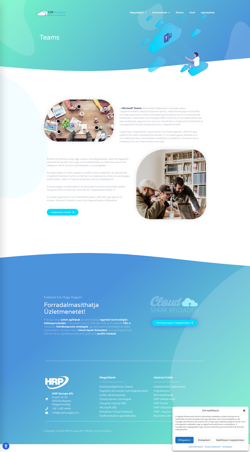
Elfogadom (184, 440)
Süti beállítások (163, 395)
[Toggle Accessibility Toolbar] (6, 446)
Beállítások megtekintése (230, 440)
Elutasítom (204, 440)
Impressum (227, 446)
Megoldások (137, 12)
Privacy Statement (213, 446)
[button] (244, 410)
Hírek (192, 12)
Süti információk (196, 446)
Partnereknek (159, 12)
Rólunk (180, 12)
